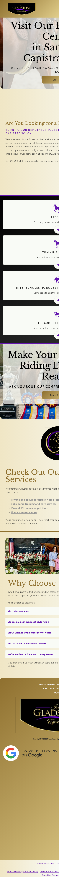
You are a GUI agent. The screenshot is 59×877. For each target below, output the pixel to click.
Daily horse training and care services (33, 504)
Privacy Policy (14, 871)
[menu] (54, 6)
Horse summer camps (24, 512)
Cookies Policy (30, 871)
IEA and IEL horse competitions (29, 508)
